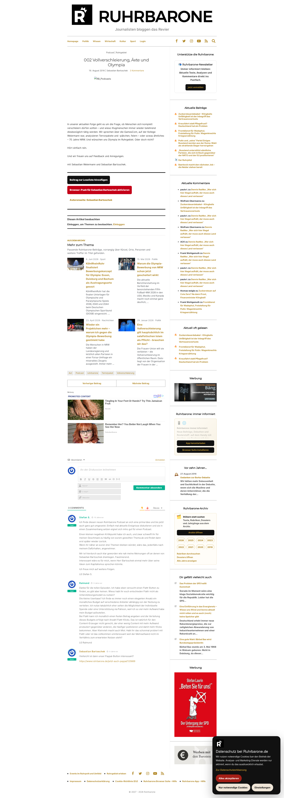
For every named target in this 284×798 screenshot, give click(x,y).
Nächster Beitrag (140, 383)
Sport (133, 41)
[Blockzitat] (106, 479)
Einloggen (119, 224)
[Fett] (81, 479)
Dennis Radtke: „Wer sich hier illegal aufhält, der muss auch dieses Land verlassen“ (198, 193)
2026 (181, 540)
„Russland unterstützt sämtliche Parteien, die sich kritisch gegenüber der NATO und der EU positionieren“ (196, 153)
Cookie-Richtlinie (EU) (126, 781)
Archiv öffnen (195, 532)
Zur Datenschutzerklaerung (231, 770)
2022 (181, 547)
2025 (190, 540)
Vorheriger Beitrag (92, 383)
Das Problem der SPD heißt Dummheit (193, 585)
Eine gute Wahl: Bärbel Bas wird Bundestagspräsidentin (195, 641)
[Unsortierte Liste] (102, 479)
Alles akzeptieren (229, 778)
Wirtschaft (110, 41)
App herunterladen (195, 443)
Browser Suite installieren (195, 450)
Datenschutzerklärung (98, 781)
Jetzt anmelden (195, 87)
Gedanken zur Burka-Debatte (195, 477)
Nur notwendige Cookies (233, 787)
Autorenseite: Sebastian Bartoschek (91, 199)
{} (114, 479)
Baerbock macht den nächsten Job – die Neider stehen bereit (196, 165)
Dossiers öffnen (185, 557)
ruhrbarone (92, 373)
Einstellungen (262, 787)
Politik (85, 41)
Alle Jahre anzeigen (187, 560)
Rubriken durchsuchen (188, 553)
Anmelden (160, 460)
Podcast (80, 373)
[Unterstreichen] (89, 479)
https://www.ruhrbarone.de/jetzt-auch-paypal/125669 (107, 661)
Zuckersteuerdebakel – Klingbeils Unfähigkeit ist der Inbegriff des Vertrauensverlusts (195, 116)
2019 (210, 547)
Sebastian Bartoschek (92, 651)
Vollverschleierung (125, 373)
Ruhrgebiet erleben (116, 773)
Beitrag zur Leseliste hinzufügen (89, 179)
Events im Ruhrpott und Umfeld (85, 773)
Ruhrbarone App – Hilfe (193, 781)
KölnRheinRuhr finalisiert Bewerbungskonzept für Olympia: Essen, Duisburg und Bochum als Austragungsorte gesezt (100, 275)
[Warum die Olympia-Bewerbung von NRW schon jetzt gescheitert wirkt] (126, 264)
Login (143, 41)
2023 (210, 540)
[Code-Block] (110, 479)
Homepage (72, 41)
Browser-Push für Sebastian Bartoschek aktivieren (99, 189)
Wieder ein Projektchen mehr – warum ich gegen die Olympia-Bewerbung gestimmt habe (99, 332)
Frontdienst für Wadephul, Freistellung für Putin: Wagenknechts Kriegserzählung (197, 133)
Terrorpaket (107, 373)
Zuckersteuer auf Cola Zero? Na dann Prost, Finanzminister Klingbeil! (198, 294)
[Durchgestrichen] (93, 479)
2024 (200, 540)
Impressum (75, 781)
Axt (70, 373)
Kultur (123, 41)
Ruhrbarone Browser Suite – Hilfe (160, 781)
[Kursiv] (85, 479)
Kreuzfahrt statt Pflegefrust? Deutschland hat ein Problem (193, 124)
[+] (118, 479)
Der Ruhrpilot (185, 160)
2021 (190, 547)
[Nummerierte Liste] (97, 479)
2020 (200, 547)
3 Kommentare (137, 70)
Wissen (97, 41)
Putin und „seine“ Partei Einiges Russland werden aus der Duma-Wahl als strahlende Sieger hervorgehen (197, 143)
